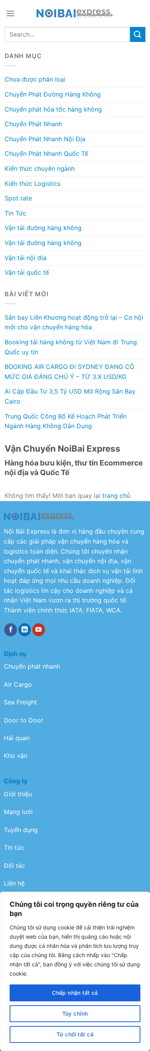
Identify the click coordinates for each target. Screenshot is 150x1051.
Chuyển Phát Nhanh (33, 124)
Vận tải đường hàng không (43, 228)
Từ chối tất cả (75, 1034)
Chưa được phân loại (35, 79)
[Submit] (137, 34)
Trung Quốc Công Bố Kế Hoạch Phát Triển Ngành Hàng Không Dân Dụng (66, 421)
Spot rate (18, 198)
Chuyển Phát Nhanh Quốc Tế (46, 153)
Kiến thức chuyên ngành (40, 168)
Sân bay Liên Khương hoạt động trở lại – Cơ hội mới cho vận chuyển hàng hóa (74, 322)
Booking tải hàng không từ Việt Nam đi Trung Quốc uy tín (71, 347)
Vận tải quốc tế (27, 272)
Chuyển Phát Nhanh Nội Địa (45, 139)
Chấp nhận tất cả (75, 992)
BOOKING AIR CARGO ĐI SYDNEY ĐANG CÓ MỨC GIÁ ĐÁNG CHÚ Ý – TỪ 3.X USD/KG (69, 371)
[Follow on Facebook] (10, 629)
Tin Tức (15, 213)
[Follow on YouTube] (38, 629)
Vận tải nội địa (26, 258)
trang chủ (116, 495)
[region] (75, 971)
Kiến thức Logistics (32, 183)
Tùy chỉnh (75, 1013)
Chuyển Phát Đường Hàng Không (53, 94)
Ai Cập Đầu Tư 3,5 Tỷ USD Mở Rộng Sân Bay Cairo (70, 396)
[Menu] (10, 13)
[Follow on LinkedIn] (24, 629)
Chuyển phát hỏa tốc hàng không (53, 109)
